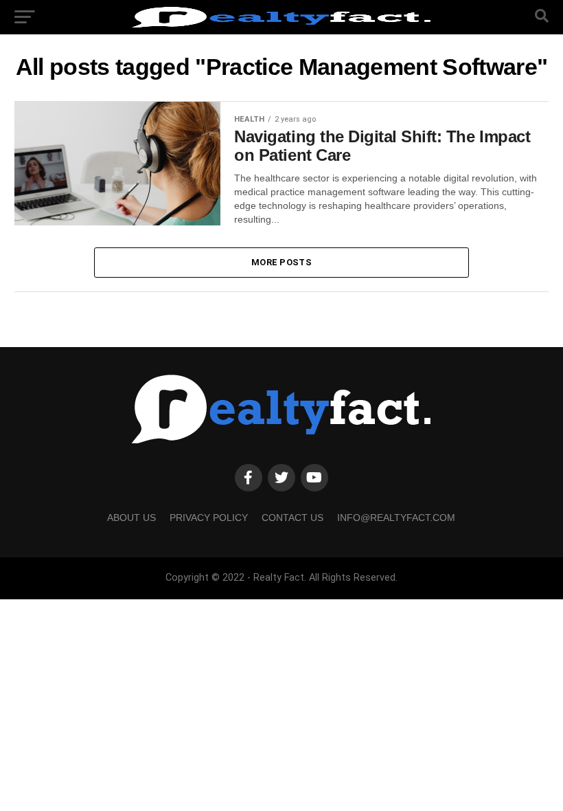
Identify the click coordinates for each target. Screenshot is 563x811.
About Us (131, 517)
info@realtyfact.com (396, 517)
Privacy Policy (209, 517)
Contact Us (292, 517)
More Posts (281, 262)
